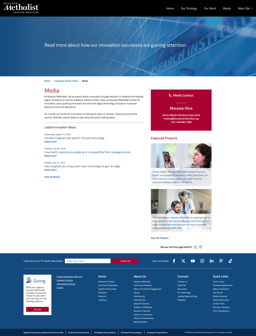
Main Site (244, 8)
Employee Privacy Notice (157, 332)
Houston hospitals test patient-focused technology (74, 138)
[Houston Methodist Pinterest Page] (221, 261)
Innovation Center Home (66, 81)
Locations (102, 300)
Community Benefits (143, 285)
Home (170, 8)
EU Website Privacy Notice (105, 332)
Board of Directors (142, 303)
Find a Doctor (218, 281)
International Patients (66, 283)
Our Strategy (189, 8)
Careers (60, 287)
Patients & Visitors (106, 281)
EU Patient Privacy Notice (131, 332)
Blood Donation (140, 321)
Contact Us (182, 281)
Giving (136, 292)
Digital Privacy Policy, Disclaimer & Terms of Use (43, 332)
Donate (37, 309)
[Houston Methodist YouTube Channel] (193, 261)
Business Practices (142, 310)
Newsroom (182, 289)
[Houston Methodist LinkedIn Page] (212, 261)
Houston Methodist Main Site (69, 276)
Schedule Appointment (222, 285)
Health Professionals (107, 289)
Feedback (181, 300)
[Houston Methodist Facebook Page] (174, 261)
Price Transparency (221, 310)
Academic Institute (65, 280)
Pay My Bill (218, 292)
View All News (51, 177)
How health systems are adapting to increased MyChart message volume (87, 152)
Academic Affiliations (143, 307)
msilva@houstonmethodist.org (181, 119)
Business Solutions (221, 307)
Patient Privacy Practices (78, 332)
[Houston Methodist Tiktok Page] (230, 261)
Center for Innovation (143, 314)
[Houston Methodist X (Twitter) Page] (183, 261)
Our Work (210, 8)
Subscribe (125, 261)
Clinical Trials (218, 303)
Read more (50, 141)
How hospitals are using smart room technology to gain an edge (82, 166)
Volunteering (139, 296)
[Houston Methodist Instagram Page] (202, 261)
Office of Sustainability (144, 318)
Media (227, 8)
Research (102, 296)
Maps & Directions (221, 289)
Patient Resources (221, 300)
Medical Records (220, 296)
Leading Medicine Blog (187, 296)
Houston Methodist (142, 281)
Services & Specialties (108, 285)
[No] (200, 247)
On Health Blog (184, 292)
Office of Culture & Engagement (147, 289)
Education (102, 292)
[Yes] (195, 247)
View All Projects (160, 238)
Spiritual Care (140, 300)
